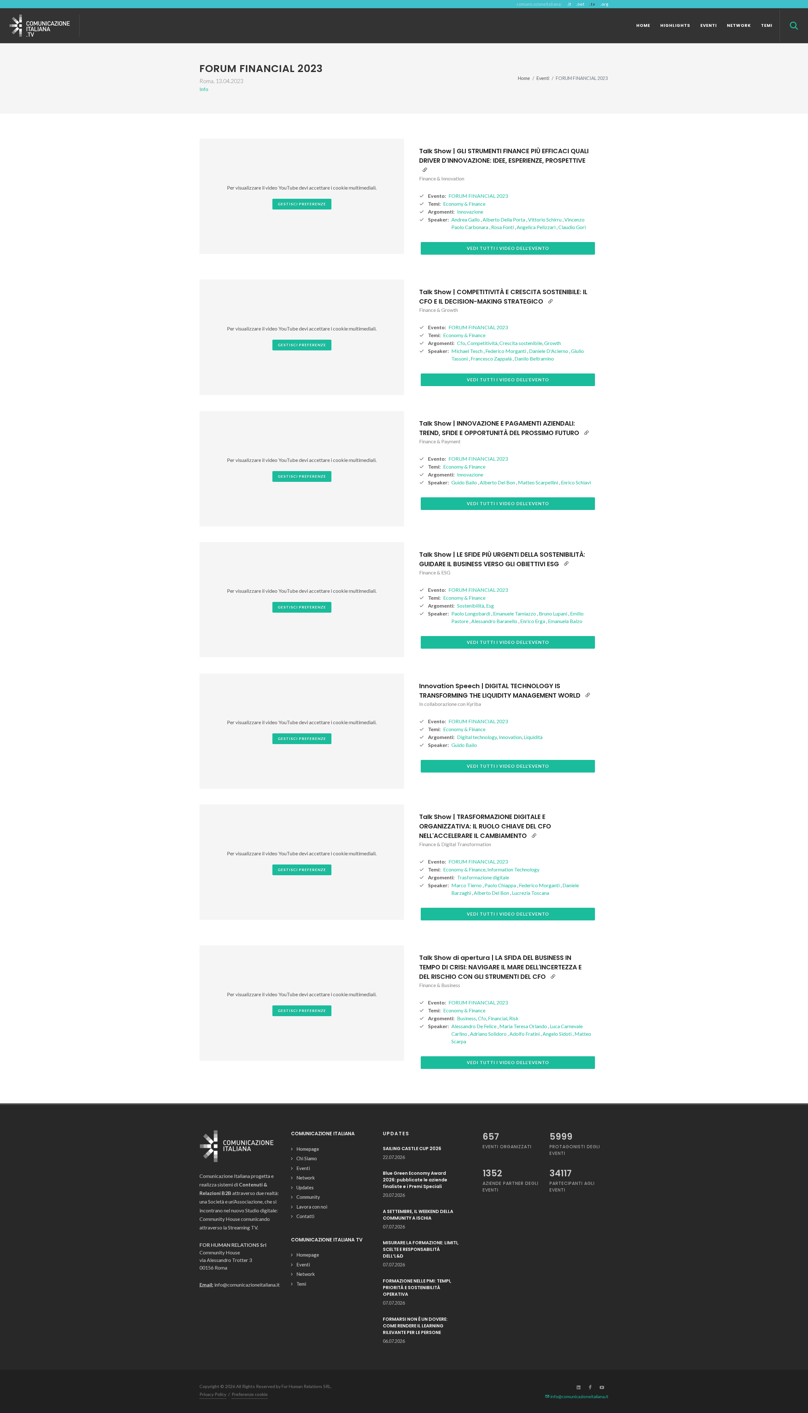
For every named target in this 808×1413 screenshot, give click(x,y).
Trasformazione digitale (483, 877)
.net (580, 4)
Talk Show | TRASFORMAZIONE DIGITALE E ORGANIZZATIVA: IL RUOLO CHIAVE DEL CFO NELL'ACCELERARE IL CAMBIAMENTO (485, 826)
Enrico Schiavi (576, 482)
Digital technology (477, 737)
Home (524, 78)
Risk (514, 1018)
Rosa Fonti (503, 227)
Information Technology (513, 869)
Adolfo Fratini (525, 1034)
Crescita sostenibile (520, 343)
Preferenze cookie (250, 1394)
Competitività (482, 343)
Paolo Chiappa (500, 885)
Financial (497, 1018)
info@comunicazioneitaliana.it (579, 1396)
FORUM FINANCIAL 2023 (478, 196)
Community (308, 1197)
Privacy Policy (212, 1394)
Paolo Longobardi (471, 613)
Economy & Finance (464, 204)
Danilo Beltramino (534, 358)
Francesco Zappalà (492, 358)
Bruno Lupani (553, 613)
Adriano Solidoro (489, 1034)
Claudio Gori (572, 227)
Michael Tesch (467, 351)
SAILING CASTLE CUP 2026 (412, 1148)
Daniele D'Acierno (549, 351)
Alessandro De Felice (474, 1026)
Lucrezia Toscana (530, 893)
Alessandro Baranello (494, 621)
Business (466, 1018)
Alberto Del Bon (498, 482)
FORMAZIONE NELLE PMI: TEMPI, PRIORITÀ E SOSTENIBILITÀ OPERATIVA (417, 1287)
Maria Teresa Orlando (523, 1026)
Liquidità (533, 737)
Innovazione (470, 212)
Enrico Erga (533, 621)
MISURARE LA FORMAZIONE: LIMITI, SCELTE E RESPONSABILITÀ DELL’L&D (421, 1249)
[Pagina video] (425, 170)
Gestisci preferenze (302, 204)
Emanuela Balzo (565, 621)
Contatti (305, 1216)
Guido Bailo (464, 482)
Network (305, 1177)
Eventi (543, 78)
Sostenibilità (470, 606)
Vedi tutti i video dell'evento (508, 248)
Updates (305, 1187)
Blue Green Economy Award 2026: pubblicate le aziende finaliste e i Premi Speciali (415, 1180)
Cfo (461, 343)
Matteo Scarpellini (538, 482)
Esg (490, 606)
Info (203, 89)
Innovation (510, 737)
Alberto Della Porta (504, 219)
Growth (552, 343)
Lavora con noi (311, 1207)
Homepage (307, 1149)
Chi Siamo (306, 1158)
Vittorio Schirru (545, 219)
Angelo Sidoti (558, 1034)
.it (569, 4)
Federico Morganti (506, 351)
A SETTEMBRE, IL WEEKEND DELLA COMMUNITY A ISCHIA (418, 1214)
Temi (301, 1284)
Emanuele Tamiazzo (515, 613)
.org (604, 4)
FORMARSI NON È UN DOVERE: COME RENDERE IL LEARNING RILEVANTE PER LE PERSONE (415, 1326)
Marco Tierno (467, 885)
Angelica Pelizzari (536, 227)
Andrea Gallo (466, 219)
